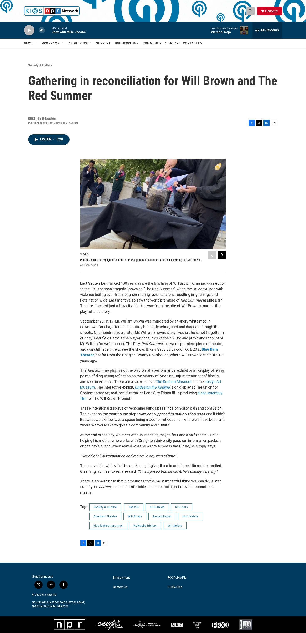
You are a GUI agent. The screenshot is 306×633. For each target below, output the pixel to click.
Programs (51, 43)
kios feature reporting (108, 525)
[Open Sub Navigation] (36, 43)
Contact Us (192, 43)
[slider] (48, 30)
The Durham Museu (172, 381)
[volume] (41, 30)
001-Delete (175, 525)
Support (103, 43)
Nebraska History (145, 525)
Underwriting (127, 43)
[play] (29, 30)
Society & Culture (40, 65)
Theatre (134, 507)
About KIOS (77, 43)
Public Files (175, 587)
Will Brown (135, 516)
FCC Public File (177, 577)
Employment (121, 577)
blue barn (181, 507)
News (28, 43)
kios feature (191, 516)
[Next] (222, 255)
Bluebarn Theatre (105, 516)
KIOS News (157, 507)
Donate (271, 11)
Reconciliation (162, 516)
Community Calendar (161, 43)
